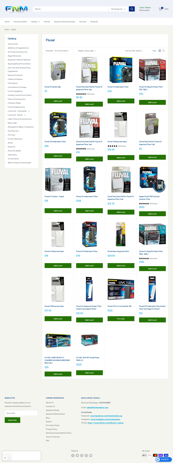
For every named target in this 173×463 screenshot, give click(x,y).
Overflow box (13, 131)
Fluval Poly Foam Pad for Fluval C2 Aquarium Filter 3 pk (89, 88)
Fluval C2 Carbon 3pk (53, 87)
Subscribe (12, 420)
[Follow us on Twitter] (77, 455)
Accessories (13, 44)
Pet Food (11, 135)
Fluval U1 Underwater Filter (118, 87)
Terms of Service (53, 437)
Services (82, 21)
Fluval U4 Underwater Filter (87, 196)
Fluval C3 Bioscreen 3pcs (54, 306)
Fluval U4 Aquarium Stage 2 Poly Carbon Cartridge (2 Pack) (88, 307)
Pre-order (121, 319)
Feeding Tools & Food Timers (20, 95)
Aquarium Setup (52, 410)
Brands (47, 21)
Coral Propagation (15, 91)
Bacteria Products (15, 75)
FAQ (47, 440)
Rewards (94, 21)
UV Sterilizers (13, 158)
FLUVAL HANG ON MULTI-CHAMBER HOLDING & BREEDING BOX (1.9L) (57, 360)
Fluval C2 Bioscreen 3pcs (117, 141)
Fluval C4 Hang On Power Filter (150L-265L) (151, 252)
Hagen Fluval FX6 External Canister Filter (149, 197)
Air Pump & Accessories (17, 52)
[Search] (132, 8)
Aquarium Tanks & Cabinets (19, 60)
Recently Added (20, 21)
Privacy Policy (51, 429)
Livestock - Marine (15, 115)
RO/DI (10, 143)
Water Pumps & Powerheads (19, 162)
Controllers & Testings (17, 87)
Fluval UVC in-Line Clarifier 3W (119, 306)
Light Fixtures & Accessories (20, 119)
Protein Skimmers (15, 139)
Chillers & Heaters (15, 79)
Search (49, 421)
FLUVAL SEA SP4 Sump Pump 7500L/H (87, 358)
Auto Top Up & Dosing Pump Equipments (19, 69)
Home (7, 21)
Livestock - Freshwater (17, 111)
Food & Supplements (16, 107)
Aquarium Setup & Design (64, 21)
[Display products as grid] (160, 51)
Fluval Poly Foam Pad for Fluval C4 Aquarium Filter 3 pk (121, 197)
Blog (48, 418)
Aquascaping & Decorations (19, 63)
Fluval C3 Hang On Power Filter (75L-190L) (151, 88)
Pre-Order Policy (52, 425)
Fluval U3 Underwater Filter (87, 251)
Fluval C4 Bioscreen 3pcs (54, 251)
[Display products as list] (164, 51)
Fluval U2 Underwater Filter (55, 141)
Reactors (11, 147)
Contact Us (50, 406)
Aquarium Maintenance (55, 414)
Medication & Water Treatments (21, 127)
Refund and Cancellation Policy (58, 433)
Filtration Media (14, 103)
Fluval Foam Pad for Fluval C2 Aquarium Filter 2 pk (150, 142)
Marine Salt (12, 123)
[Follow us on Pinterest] (86, 455)
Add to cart (58, 101)
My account (144, 10)
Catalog (34, 21)
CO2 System (13, 83)
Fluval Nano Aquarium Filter (118, 251)
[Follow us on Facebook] (72, 455)
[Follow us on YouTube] (90, 455)
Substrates (12, 154)
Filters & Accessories (16, 99)
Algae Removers (14, 56)
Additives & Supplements (18, 48)
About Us (49, 402)
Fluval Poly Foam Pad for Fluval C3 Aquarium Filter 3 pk (89, 142)
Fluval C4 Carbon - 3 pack (54, 196)
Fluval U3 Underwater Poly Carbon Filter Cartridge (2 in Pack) (152, 307)
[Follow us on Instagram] (81, 455)
